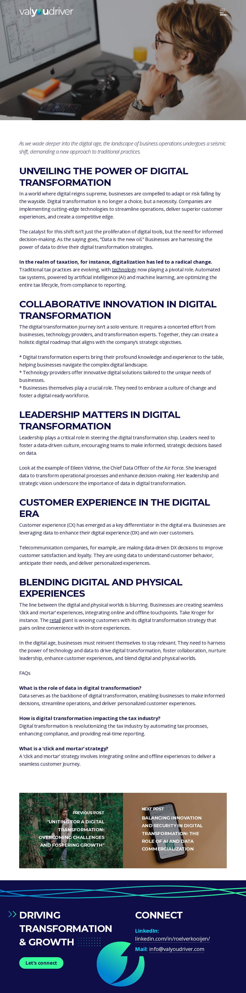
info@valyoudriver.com (176, 948)
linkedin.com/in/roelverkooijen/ (172, 938)
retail (55, 620)
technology (124, 269)
